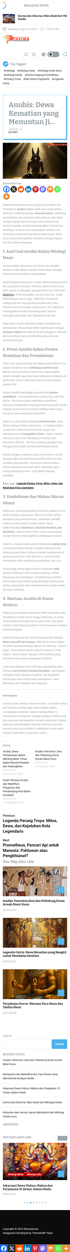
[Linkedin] (28, 189)
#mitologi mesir (26, 70)
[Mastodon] (43, 189)
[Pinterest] (35, 189)
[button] (60, 1138)
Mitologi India (34, 1174)
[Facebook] (6, 189)
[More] (6, 196)
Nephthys (8, 294)
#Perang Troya (12, 79)
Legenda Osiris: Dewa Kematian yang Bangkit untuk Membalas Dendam (34, 954)
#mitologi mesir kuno (50, 70)
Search (7, 1036)
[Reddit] (21, 189)
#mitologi (9, 70)
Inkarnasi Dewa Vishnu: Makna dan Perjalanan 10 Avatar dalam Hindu (28, 1187)
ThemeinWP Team (42, 1232)
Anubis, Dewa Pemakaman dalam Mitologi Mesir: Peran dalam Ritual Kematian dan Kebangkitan (16, 759)
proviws (13, 132)
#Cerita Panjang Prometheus (41, 74)
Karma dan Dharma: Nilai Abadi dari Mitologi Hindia (32, 1102)
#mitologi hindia (13, 74)
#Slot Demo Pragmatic (36, 79)
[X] (13, 189)
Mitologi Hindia (15, 1174)
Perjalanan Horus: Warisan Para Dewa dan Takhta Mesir (33, 1005)
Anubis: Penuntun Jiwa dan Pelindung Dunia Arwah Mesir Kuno (48, 755)
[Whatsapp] (57, 189)
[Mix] (50, 189)
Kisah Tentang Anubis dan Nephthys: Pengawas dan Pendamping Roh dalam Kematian (17, 788)
